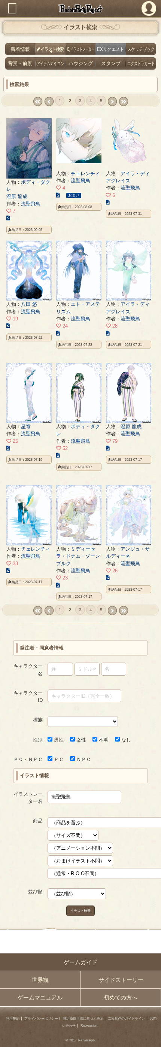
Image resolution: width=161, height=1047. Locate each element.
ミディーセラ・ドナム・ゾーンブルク (78, 556)
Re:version (88, 1026)
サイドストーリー (120, 980)
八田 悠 (29, 304)
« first (38, 102)
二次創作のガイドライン (126, 1018)
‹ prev (49, 102)
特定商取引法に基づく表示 (83, 1018)
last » (123, 102)
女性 (80, 740)
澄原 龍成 (16, 196)
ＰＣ (58, 759)
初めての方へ (120, 997)
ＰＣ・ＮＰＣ (28, 759)
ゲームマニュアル (40, 997)
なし (125, 740)
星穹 (26, 426)
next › (112, 102)
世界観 (40, 980)
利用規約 (12, 1018)
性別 (38, 740)
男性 (58, 740)
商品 (38, 821)
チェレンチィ (85, 173)
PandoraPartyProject (80, 9)
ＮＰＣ (83, 759)
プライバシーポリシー (41, 1018)
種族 (38, 719)
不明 (103, 740)
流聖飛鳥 (30, 204)
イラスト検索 (80, 910)
